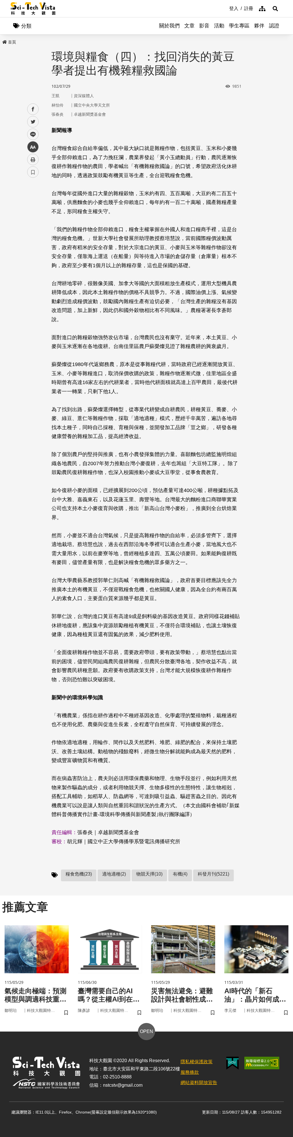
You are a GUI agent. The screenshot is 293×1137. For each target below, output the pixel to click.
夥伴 (259, 26)
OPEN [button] (146, 1031)
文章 (189, 26)
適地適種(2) (114, 874)
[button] (275, 8)
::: (225, 8)
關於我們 (169, 26)
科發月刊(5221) (213, 874)
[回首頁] (33, 8)
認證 (274, 26)
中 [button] (33, 147)
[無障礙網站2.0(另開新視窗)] (261, 1063)
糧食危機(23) (79, 874)
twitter (33, 121)
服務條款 (190, 1072)
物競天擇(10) (149, 874)
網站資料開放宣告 (199, 1082)
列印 (33, 159)
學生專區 (239, 26)
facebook (33, 109)
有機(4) (180, 874)
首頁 (12, 42)
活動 (219, 26)
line (31, 134)
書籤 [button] (33, 172)
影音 (204, 26)
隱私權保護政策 (197, 1061)
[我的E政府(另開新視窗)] (232, 1063)
